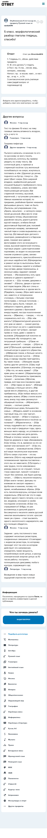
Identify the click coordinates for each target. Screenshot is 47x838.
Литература (15, 569)
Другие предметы (17, 147)
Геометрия (14, 138)
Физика (13, 123)
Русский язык (24, 23)
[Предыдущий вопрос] (38, 21)
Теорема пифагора (13, 144)
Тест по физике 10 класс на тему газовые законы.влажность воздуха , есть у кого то (22, 131)
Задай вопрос (23, 619)
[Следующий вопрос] (41, 21)
